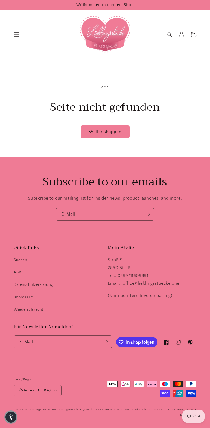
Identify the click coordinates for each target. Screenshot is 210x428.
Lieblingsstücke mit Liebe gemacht (54, 409)
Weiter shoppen (105, 131)
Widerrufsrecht (136, 409)
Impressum (24, 297)
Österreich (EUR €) (35, 390)
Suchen (20, 260)
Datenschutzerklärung (33, 285)
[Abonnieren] (148, 214)
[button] (16, 34)
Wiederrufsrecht (28, 309)
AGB (17, 272)
